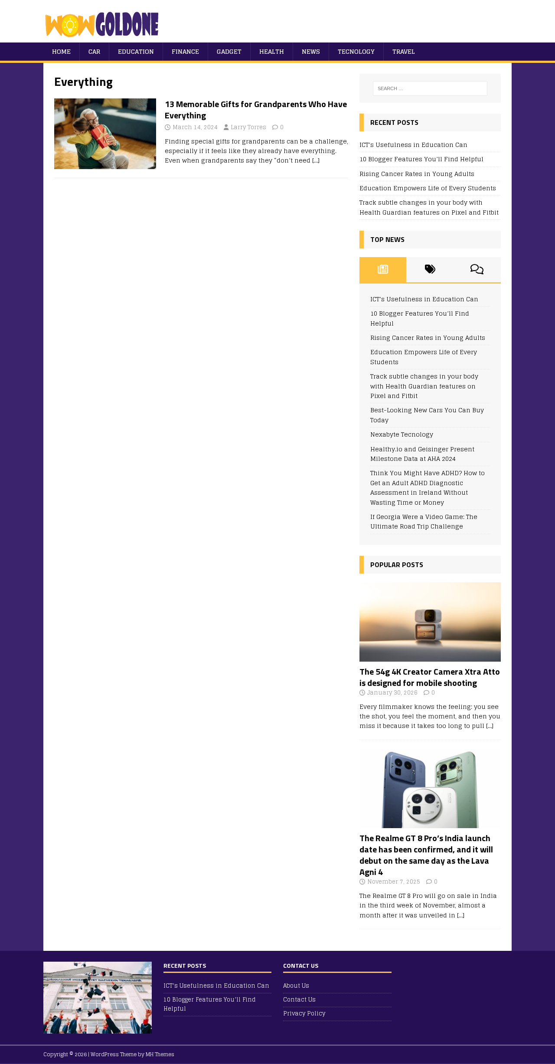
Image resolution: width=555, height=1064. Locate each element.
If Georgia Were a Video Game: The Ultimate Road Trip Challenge (423, 521)
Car (94, 51)
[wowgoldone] (103, 37)
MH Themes (160, 1054)
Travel (403, 51)
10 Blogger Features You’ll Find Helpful (421, 158)
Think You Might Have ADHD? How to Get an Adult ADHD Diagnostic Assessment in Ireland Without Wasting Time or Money (427, 487)
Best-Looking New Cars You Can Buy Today (427, 415)
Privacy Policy (304, 1013)
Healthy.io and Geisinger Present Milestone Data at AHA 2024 (422, 454)
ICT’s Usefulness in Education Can (413, 144)
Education (136, 51)
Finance (185, 51)
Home (61, 51)
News (311, 51)
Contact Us (299, 1000)
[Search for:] (430, 88)
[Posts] (383, 269)
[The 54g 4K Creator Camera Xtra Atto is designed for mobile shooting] (430, 656)
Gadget (229, 51)
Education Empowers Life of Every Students (427, 188)
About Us (296, 986)
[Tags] (430, 269)
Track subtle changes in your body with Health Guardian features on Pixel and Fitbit (429, 207)
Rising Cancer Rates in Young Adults (416, 173)
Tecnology (356, 51)
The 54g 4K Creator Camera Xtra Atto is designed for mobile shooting (429, 677)
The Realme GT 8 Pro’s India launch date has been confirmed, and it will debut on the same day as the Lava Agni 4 (426, 854)
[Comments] (477, 269)
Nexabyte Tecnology (401, 434)
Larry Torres (248, 127)
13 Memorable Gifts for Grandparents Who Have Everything (256, 109)
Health (271, 51)
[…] (316, 160)
